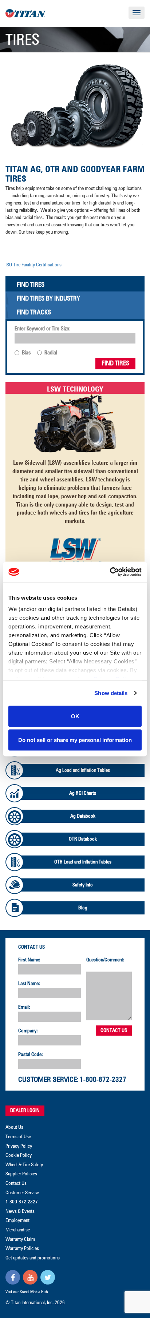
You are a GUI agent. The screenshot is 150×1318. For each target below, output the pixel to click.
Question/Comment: (105, 959)
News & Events (20, 1211)
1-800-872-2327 (103, 1079)
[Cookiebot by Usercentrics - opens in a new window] (110, 572)
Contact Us (31, 947)
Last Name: (29, 983)
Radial (50, 353)
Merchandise (17, 1229)
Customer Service (22, 1192)
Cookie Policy (18, 1155)
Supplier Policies (21, 1173)
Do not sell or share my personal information (75, 740)
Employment (17, 1220)
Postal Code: (30, 1054)
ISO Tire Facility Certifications (33, 264)
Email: (24, 1007)
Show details (110, 693)
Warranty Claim (20, 1239)
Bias (26, 353)
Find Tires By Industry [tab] (48, 298)
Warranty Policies (22, 1248)
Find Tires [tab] (30, 285)
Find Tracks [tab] (34, 312)
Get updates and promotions (32, 1258)
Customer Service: (48, 1079)
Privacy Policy (18, 1146)
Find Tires (115, 363)
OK (75, 716)
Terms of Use (18, 1136)
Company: (28, 1030)
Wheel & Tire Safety (24, 1164)
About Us (14, 1127)
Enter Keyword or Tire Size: (43, 329)
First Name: (29, 959)
